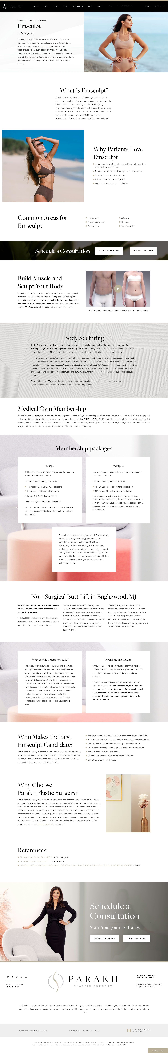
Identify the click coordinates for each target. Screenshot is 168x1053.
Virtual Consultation (143, 250)
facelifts (116, 1009)
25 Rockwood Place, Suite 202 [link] (149, 985)
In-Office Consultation (109, 250)
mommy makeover (101, 1009)
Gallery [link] (100, 6)
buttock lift (45, 46)
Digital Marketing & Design (141, 1030)
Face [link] (46, 6)
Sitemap (96, 1030)
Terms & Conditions (75, 1030)
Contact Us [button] (158, 1050)
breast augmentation (59, 1009)
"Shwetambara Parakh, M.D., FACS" (36, 857)
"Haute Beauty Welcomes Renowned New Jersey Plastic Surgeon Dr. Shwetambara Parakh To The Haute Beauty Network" (76, 865)
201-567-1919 (121, 1045)
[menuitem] (36, 6)
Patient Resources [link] (124, 6)
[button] (8, 977)
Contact (147, 6)
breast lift (73, 1009)
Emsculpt (43, 20)
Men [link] (90, 6)
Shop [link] (110, 6)
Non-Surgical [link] (78, 6)
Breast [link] (55, 6)
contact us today (45, 824)
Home (20, 20)
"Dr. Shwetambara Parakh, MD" (34, 861)
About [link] (36, 6)
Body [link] (65, 6)
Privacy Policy (87, 1030)
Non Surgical (30, 20)
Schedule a (115, 915)
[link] (159, 6)
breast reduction (85, 1009)
